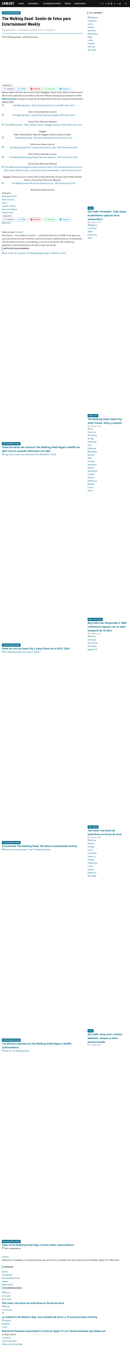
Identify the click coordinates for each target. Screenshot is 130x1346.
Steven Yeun (8, 212)
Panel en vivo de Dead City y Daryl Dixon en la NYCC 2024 (36, 648)
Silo (91, 208)
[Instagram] (103, 3)
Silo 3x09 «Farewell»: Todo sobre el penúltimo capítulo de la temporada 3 (107, 215)
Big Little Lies (95, 619)
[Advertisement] (107, 1062)
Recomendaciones (52, 3)
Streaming (33, 3)
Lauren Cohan (8, 206)
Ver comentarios (12, 1248)
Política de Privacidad (12, 1344)
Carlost (5, 1256)
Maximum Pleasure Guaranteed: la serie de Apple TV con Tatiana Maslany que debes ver (54, 1331)
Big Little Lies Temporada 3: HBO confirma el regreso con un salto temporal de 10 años (107, 626)
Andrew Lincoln (9, 196)
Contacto (6, 1337)
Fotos (4, 202)
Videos (67, 3)
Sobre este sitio (9, 1341)
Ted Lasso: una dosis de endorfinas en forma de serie (33, 1303)
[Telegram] (111, 3)
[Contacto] (105, 3)
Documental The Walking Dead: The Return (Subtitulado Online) (39, 846)
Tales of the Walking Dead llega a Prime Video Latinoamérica (38, 1244)
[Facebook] (100, 3)
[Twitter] (114, 3)
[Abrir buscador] (126, 3)
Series (21, 3)
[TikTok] (117, 3)
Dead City (93, 416)
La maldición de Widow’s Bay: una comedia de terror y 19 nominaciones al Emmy (49, 1317)
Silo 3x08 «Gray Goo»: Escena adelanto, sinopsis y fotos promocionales (105, 1038)
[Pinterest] (108, 3)
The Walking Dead (11, 13)
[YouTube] (119, 3)
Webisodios (80, 3)
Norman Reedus (10, 209)
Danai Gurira (8, 199)
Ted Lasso (93, 827)
